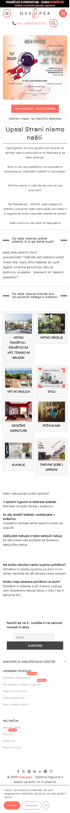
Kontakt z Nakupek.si (20, 676)
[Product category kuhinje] (18, 455)
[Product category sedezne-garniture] (18, 418)
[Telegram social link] (45, 771)
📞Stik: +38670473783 (29, 23)
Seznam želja (12, 727)
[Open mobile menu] (7, 13)
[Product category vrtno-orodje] (51, 327)
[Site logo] (35, 13)
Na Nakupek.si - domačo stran (35, 108)
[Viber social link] (51, 771)
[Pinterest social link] (29, 771)
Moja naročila (12, 747)
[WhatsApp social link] (40, 771)
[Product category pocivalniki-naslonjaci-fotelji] (51, 415)
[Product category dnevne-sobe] (51, 457)
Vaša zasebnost (13, 697)
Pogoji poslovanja (15, 691)
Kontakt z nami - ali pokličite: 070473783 (35, 118)
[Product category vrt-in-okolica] (18, 381)
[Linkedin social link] (34, 771)
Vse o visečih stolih (16, 704)
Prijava (9, 733)
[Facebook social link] (18, 771)
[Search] (54, 23)
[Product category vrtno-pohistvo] (18, 337)
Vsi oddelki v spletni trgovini (24, 683)
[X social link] (23, 771)
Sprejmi (12, 805)
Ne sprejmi (32, 805)
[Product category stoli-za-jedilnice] (51, 381)
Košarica (9, 740)
